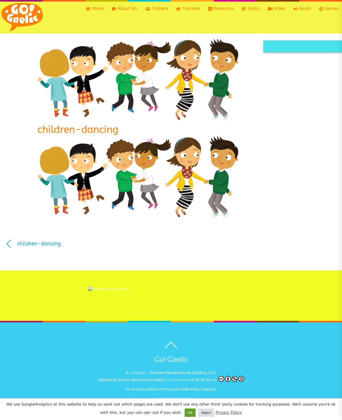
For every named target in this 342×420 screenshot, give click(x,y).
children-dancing (77, 130)
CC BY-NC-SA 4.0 (204, 380)
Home (97, 8)
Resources (223, 8)
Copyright (209, 389)
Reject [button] (206, 413)
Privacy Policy (229, 412)
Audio (304, 8)
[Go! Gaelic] (22, 28)
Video (279, 8)
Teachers (190, 8)
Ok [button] (190, 413)
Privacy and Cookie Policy (180, 389)
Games (331, 8)
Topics (253, 8)
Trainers (159, 8)
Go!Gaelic (105, 380)
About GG (126, 8)
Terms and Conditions (142, 389)
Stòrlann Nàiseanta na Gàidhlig (178, 373)
